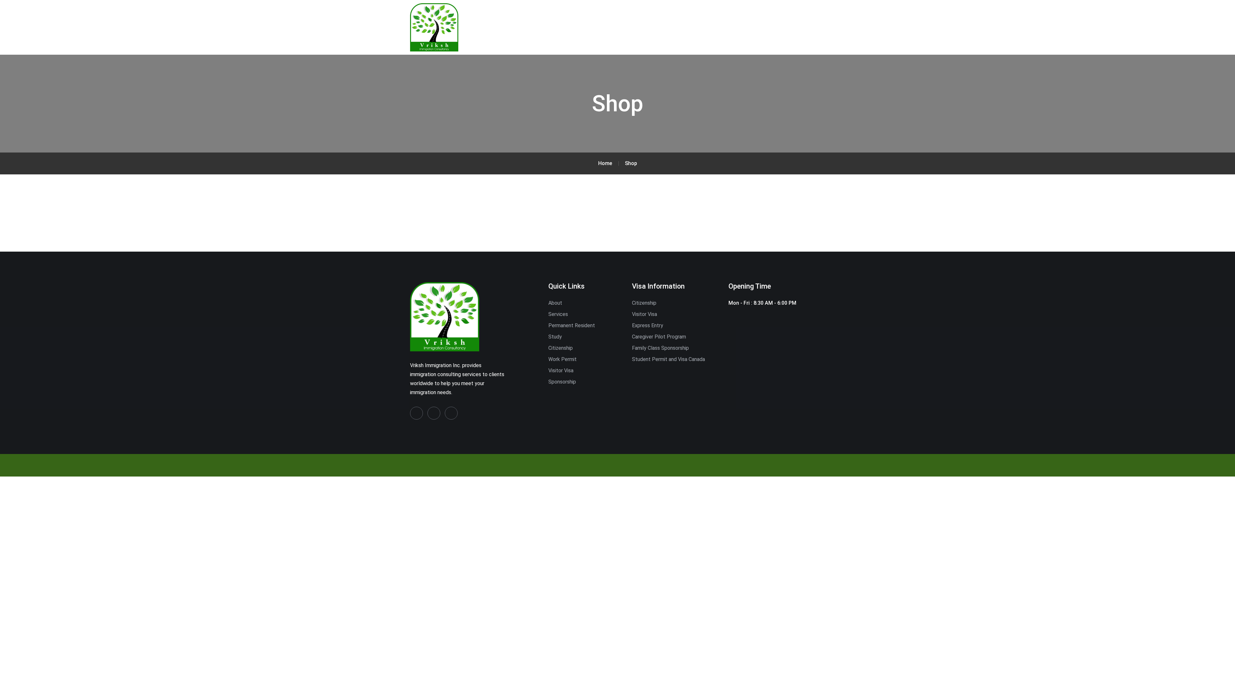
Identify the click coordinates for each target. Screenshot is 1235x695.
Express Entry (647, 325)
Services (558, 314)
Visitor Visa (560, 370)
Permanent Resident (571, 325)
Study (555, 337)
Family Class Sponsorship (660, 348)
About (555, 303)
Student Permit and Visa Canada (668, 359)
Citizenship (560, 348)
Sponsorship (562, 382)
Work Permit (562, 359)
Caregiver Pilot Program (659, 337)
